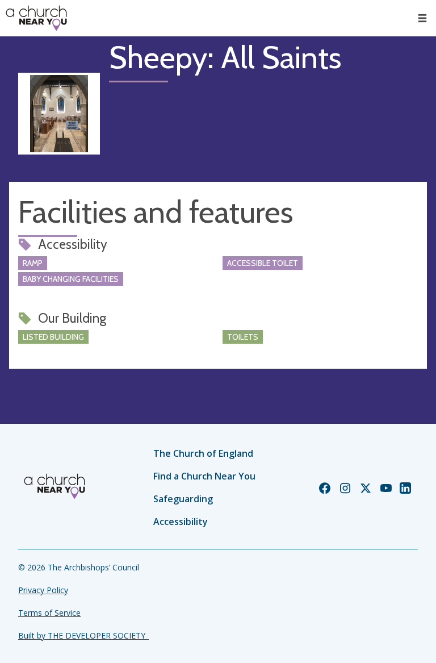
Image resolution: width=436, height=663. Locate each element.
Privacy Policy (43, 590)
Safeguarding (183, 499)
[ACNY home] (36, 18)
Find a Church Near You (204, 476)
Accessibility (180, 521)
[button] (422, 18)
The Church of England (203, 453)
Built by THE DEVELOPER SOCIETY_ (83, 635)
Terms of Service (49, 612)
